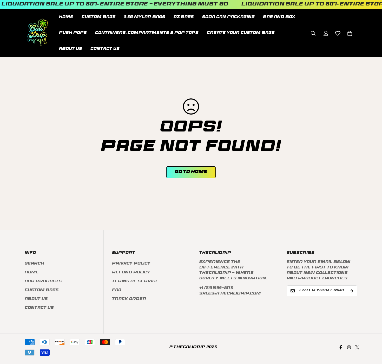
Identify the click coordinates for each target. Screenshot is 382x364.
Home (66, 17)
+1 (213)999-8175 (216, 288)
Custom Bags (42, 290)
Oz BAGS (184, 17)
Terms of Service (135, 281)
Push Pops (73, 33)
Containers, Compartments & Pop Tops (147, 33)
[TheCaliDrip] (38, 33)
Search (34, 264)
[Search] (313, 33)
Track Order (129, 299)
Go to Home (191, 172)
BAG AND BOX (279, 17)
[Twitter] (357, 347)
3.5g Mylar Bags (144, 17)
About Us (70, 49)
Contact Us (105, 49)
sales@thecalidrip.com (230, 294)
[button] (350, 33)
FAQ (116, 290)
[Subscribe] (351, 290)
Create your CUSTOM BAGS (241, 33)
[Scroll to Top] (372, 336)
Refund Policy (131, 273)
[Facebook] (341, 347)
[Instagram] (349, 347)
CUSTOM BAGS (99, 17)
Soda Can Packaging (228, 17)
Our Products (43, 281)
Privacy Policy (131, 264)
